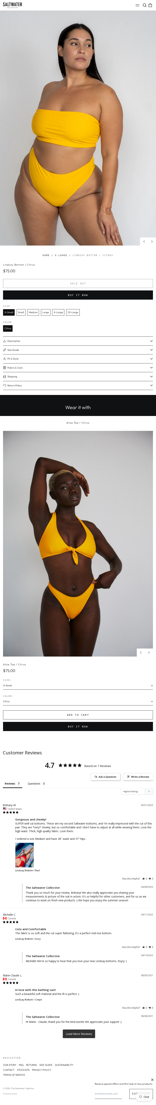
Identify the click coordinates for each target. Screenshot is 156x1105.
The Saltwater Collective (22, 1088)
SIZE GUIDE (46, 1064)
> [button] (79, 1034)
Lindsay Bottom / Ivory (28, 938)
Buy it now (78, 295)
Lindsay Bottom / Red (27, 870)
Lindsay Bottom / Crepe (28, 999)
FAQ (21, 1064)
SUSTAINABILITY (64, 1064)
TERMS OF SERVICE (14, 1074)
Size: (7, 680)
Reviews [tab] (10, 783)
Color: (8, 696)
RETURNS (31, 1064)
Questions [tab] (34, 783)
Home (46, 255)
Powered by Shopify (10, 1094)
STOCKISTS (23, 1069)
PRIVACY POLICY (41, 1069)
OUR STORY (9, 1064)
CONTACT (8, 1069)
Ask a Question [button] (107, 776)
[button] (144, 5)
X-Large (61, 255)
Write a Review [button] (140, 776)
